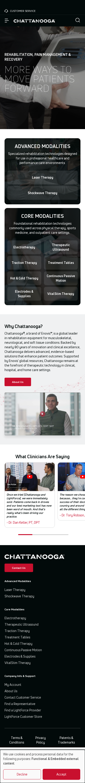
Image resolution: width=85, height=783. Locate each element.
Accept (61, 774)
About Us (18, 382)
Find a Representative (20, 704)
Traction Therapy (24, 263)
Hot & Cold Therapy (24, 278)
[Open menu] (7, 20)
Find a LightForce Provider (23, 710)
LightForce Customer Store (23, 716)
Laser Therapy (42, 177)
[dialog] (42, 766)
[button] (77, 21)
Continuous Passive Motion (61, 278)
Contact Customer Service (23, 697)
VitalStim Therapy (60, 294)
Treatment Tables (61, 263)
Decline (22, 774)
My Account (13, 685)
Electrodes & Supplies (24, 293)
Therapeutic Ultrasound (61, 247)
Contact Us (19, 568)
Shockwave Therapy (42, 193)
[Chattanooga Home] (34, 21)
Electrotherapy (24, 247)
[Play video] (42, 414)
